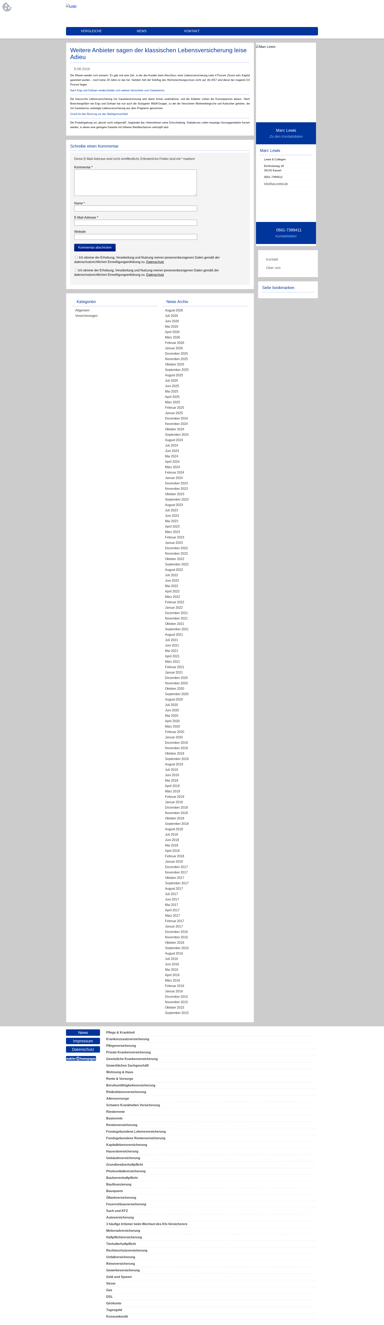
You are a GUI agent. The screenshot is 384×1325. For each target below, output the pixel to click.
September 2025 (177, 369)
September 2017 (177, 883)
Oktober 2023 (174, 494)
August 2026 (174, 310)
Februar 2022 (174, 602)
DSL (109, 1296)
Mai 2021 (171, 650)
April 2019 (172, 786)
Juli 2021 (171, 640)
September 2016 (177, 948)
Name (79, 203)
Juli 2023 (171, 510)
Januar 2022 (174, 607)
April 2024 (172, 461)
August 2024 (174, 440)
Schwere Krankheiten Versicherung (133, 1105)
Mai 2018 (171, 845)
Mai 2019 (171, 780)
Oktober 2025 (174, 364)
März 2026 (172, 337)
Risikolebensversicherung (126, 1092)
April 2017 (172, 910)
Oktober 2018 (174, 818)
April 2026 (172, 332)
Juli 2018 (171, 834)
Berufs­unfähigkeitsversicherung (130, 1085)
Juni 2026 (172, 321)
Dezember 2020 (176, 678)
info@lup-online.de (276, 183)
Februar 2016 (174, 986)
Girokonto (113, 1303)
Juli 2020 (171, 705)
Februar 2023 (174, 537)
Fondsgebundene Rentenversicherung (135, 1138)
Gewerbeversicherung (123, 1270)
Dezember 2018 (176, 807)
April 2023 (172, 526)
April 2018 (172, 850)
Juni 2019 (172, 775)
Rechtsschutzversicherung (126, 1250)
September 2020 (177, 694)
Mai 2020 (171, 715)
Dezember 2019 (176, 742)
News (142, 31)
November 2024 (176, 424)
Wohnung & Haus (119, 1072)
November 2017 (176, 872)
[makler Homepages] (81, 1058)
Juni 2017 (172, 899)
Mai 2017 (171, 904)
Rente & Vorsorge (119, 1078)
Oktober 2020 (174, 688)
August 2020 (174, 699)
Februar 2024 (174, 472)
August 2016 (174, 953)
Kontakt (192, 31)
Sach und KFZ (117, 1211)
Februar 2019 (174, 796)
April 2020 (172, 721)
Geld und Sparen (119, 1277)
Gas (109, 1290)
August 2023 (174, 505)
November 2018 (176, 813)
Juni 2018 (172, 840)
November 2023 (176, 488)
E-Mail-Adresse (86, 217)
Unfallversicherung (120, 1257)
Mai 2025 (171, 391)
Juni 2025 (172, 386)
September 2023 (177, 499)
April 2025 (172, 397)
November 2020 (176, 683)
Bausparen (114, 1191)
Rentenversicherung (121, 1125)
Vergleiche (91, 31)
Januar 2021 (174, 672)
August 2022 (174, 569)
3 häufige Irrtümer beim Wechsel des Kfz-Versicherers (146, 1224)
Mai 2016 (171, 969)
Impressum (83, 1041)
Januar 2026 (174, 348)
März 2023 (172, 532)
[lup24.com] (71, 6)
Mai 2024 (171, 456)
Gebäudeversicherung (123, 1158)
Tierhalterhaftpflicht (121, 1244)
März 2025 (172, 402)
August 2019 (174, 764)
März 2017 (172, 915)
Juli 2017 (171, 894)
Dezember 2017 (176, 867)
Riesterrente (115, 1111)
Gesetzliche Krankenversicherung (132, 1059)
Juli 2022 (171, 575)
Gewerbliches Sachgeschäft (127, 1065)
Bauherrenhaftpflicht (122, 1177)
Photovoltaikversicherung (126, 1171)
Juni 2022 (172, 580)
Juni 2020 (172, 710)
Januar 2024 (174, 478)
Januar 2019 (174, 802)
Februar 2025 (174, 407)
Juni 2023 (172, 515)
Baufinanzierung (118, 1184)
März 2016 (172, 980)
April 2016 (172, 975)
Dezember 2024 (176, 418)
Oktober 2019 (174, 753)
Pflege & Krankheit (120, 1032)
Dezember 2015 (176, 996)
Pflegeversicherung (121, 1045)
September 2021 (177, 629)
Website (80, 231)
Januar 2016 (174, 991)
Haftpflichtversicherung (124, 1237)
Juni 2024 (172, 451)
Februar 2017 (174, 921)
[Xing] (315, 14)
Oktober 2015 (174, 1007)
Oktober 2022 (174, 559)
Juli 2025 (171, 380)
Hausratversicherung (122, 1151)
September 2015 (177, 1013)
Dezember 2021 (176, 613)
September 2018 (177, 823)
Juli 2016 (171, 959)
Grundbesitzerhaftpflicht (124, 1164)
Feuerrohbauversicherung (126, 1204)
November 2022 (176, 553)
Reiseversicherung (120, 1263)
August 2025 (174, 375)
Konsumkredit (117, 1316)
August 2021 (174, 634)
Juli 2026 (171, 315)
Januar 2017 (174, 926)
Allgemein (82, 310)
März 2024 (172, 467)
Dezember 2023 (176, 483)
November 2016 (176, 937)
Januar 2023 (174, 542)
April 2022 (172, 591)
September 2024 (177, 434)
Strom (110, 1283)
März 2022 (172, 596)
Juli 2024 (171, 445)
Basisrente (114, 1118)
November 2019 (176, 748)
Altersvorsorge (117, 1098)
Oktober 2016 (174, 942)
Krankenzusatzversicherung (127, 1039)
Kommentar (83, 167)
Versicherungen (86, 315)
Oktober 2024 (174, 429)
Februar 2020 (174, 732)
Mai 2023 (171, 521)
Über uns (273, 268)
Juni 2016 (172, 964)
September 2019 (177, 759)
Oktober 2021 (174, 623)
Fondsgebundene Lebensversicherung (136, 1131)
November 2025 (176, 359)
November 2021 (176, 618)
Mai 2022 (171, 586)
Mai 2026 (171, 326)
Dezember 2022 (176, 548)
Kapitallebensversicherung (126, 1144)
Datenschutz (155, 262)
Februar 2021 (174, 667)
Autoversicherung (120, 1217)
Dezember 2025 (176, 353)
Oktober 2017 (174, 877)
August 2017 (174, 888)
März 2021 (172, 661)
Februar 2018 (174, 856)
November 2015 (176, 1002)
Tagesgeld (114, 1310)
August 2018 (174, 829)
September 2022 (177, 564)
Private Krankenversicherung (128, 1052)
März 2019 (172, 791)
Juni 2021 (172, 645)
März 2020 (172, 726)
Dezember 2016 (176, 932)
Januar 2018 (174, 861)
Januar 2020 (174, 737)
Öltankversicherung (121, 1197)
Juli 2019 (171, 769)
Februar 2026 (174, 342)
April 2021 (172, 656)
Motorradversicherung (123, 1230)
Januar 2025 (174, 413)
